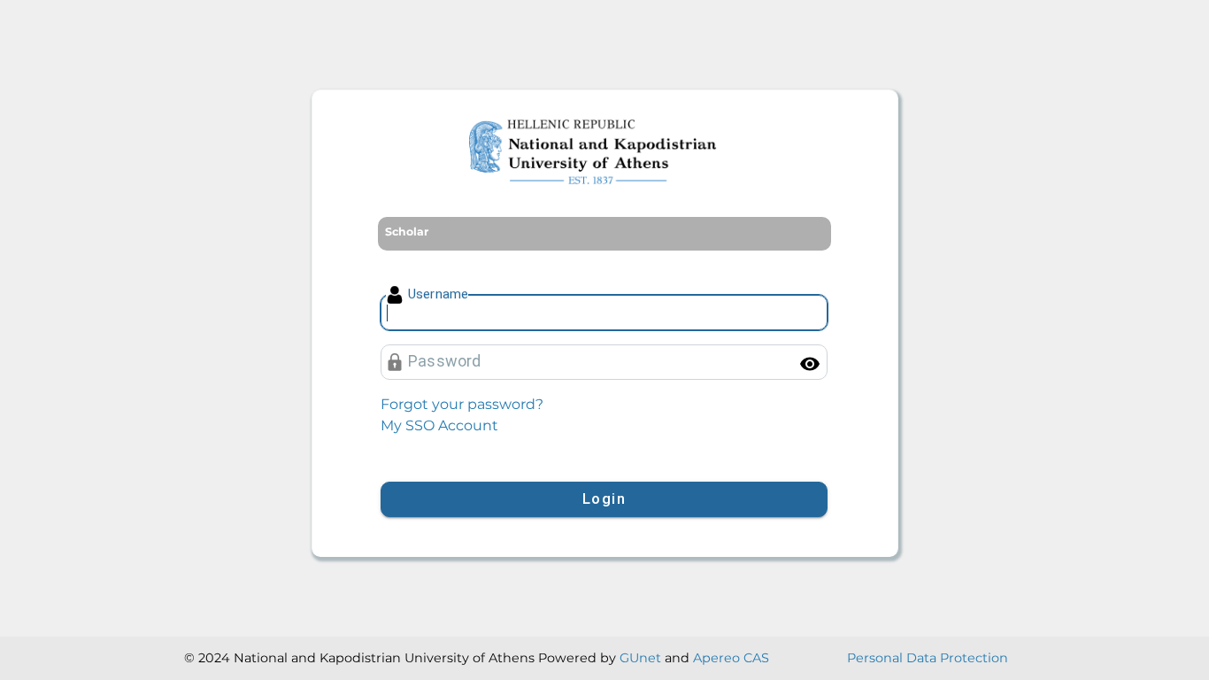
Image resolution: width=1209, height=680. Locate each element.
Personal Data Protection (927, 658)
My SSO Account (439, 425)
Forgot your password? (462, 404)
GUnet (640, 658)
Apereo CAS (731, 658)
